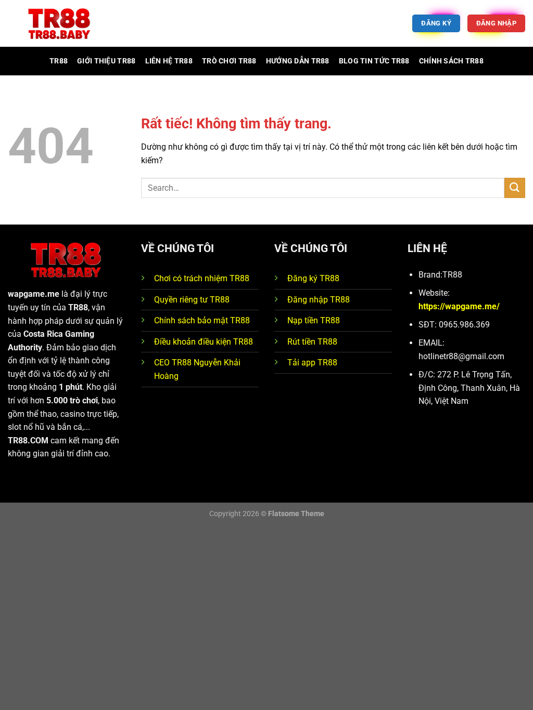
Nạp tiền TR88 (313, 320)
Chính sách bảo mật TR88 (202, 320)
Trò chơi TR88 (229, 61)
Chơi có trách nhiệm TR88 (201, 278)
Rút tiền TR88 (312, 342)
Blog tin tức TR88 (374, 61)
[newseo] (60, 23)
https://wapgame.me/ (459, 306)
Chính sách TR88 (451, 61)
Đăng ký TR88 (313, 278)
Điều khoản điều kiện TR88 (203, 342)
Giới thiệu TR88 (106, 61)
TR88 (58, 61)
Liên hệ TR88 (169, 61)
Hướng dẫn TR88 (297, 61)
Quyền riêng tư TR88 (192, 300)
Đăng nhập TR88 (318, 300)
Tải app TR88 (312, 362)
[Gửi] (514, 188)
